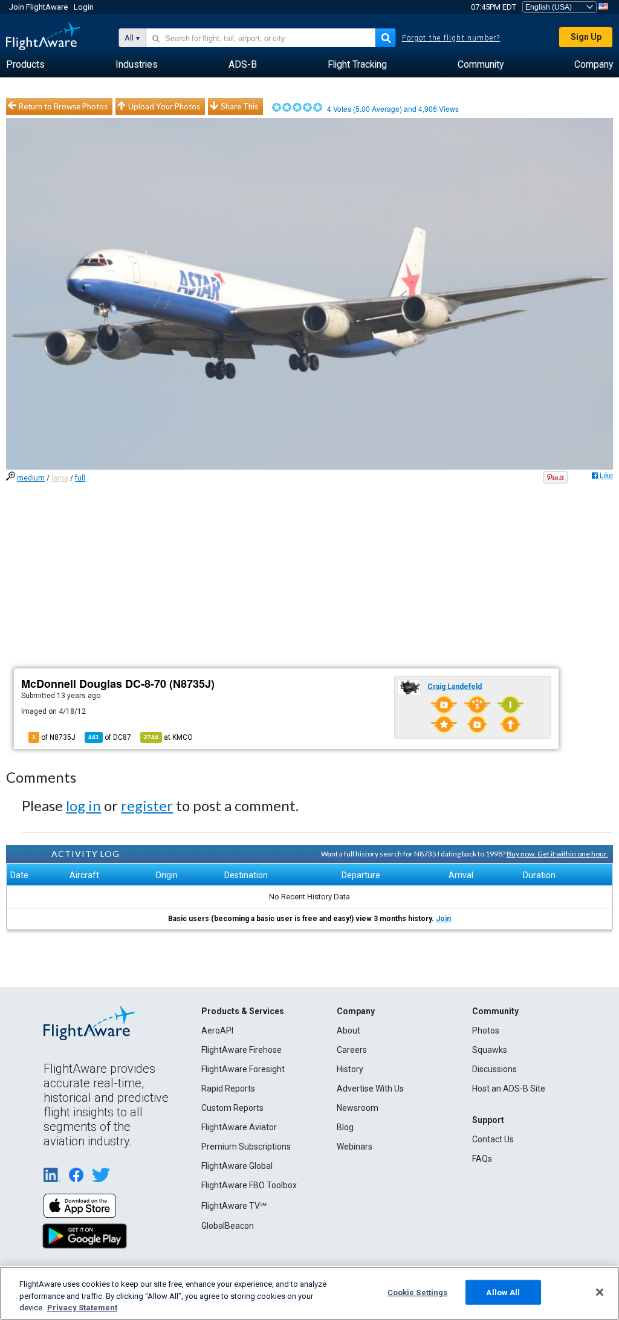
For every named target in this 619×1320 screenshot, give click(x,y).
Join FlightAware (38, 6)
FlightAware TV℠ (234, 1206)
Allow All (503, 1291)
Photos (485, 1030)
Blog (345, 1127)
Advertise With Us (370, 1088)
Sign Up (586, 37)
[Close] (599, 1292)
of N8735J (54, 737)
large (59, 478)
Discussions (494, 1069)
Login (84, 6)
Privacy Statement (82, 1307)
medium (31, 478)
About (348, 1030)
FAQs (482, 1158)
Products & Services (242, 1011)
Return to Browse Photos (63, 106)
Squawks (489, 1050)
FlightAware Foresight (243, 1069)
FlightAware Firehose (241, 1050)
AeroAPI (217, 1030)
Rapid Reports (228, 1088)
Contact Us (493, 1139)
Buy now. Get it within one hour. (557, 853)
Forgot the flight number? (451, 38)
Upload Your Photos (164, 106)
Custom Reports (232, 1108)
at (168, 737)
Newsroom (357, 1108)
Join (443, 918)
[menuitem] (25, 64)
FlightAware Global (237, 1166)
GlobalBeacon (227, 1226)
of (109, 737)
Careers (352, 1050)
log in (83, 805)
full (80, 478)
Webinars (354, 1146)
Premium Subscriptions (246, 1146)
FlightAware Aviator (239, 1127)
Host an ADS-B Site (508, 1088)
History (350, 1069)
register (147, 805)
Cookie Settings (417, 1291)
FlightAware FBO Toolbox (249, 1185)
